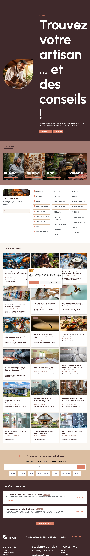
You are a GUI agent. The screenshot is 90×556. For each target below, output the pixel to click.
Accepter (34, 282)
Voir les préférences (55, 282)
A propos (5, 554)
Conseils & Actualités (8, 552)
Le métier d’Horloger (60, 206)
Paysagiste (57, 229)
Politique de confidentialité (49, 285)
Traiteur (57, 234)
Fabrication (39, 461)
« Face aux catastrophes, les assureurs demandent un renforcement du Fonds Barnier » (43, 400)
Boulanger (38, 196)
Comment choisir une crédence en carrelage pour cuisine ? (15, 305)
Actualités (39, 191)
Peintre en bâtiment (41, 231)
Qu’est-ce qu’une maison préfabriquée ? (12, 401)
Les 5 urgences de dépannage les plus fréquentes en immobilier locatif (73, 304)
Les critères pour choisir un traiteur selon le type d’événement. (15, 336)
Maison (75, 227)
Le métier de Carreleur (42, 211)
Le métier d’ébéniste (78, 201)
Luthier (37, 226)
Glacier (74, 196)
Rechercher (81, 467)
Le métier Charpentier (60, 201)
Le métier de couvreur (42, 216)
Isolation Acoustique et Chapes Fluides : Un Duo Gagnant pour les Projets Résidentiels (72, 367)
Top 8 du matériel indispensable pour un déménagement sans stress (45, 304)
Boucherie (75, 191)
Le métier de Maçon (78, 217)
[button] (60, 271)
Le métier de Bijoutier (78, 206)
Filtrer (75, 467)
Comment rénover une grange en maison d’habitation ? (43, 432)
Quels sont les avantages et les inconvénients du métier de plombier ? (16, 273)
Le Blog (63, 552)
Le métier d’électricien (41, 206)
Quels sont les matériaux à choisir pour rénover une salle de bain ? (44, 368)
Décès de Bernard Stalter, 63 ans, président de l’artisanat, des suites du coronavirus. (73, 400)
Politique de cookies (40, 285)
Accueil (5, 550)
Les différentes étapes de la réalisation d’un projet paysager (71, 272)
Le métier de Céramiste (57, 212)
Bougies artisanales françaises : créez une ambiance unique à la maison (43, 336)
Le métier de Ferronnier (57, 218)
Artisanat (57, 191)
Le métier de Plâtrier (41, 221)
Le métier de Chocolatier (75, 212)
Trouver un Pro (65, 554)
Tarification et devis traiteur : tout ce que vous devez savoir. (73, 335)
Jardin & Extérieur (50, 461)
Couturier (57, 196)
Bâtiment (30, 461)
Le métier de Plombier (78, 222)
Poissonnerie (76, 232)
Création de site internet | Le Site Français (20, 509)
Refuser (44, 282)
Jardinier (38, 201)
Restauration (63, 461)
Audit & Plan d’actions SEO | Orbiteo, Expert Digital (24, 494)
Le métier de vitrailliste (60, 224)
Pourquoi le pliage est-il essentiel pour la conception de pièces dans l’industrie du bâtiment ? (15, 369)
